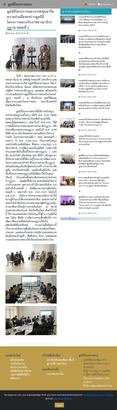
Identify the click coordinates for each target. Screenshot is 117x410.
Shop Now (105, 4)
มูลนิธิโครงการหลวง (19, 4)
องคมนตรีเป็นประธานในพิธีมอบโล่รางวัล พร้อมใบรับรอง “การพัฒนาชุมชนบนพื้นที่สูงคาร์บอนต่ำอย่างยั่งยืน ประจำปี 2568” (94, 105)
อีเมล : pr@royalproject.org (97, 385)
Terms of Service (62, 398)
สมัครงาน (15, 378)
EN (93, 4)
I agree (59, 405)
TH (89, 4)
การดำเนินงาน (17, 363)
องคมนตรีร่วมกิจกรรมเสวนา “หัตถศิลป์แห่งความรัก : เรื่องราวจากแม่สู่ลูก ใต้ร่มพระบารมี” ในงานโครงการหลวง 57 (95, 122)
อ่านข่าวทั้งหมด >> (70, 218)
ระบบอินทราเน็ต (55, 373)
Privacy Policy (105, 394)
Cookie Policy (90, 394)
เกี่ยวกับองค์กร (17, 359)
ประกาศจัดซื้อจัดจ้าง (20, 374)
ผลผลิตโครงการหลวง (20, 370)
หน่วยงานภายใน (18, 367)
